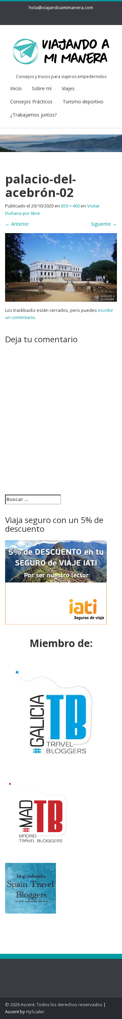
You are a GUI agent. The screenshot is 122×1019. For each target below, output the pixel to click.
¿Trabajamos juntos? (33, 114)
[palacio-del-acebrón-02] (61, 267)
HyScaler (35, 1012)
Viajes (68, 88)
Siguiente (104, 224)
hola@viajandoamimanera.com (61, 7)
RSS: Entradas (34, 972)
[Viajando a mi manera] (61, 50)
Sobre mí (42, 88)
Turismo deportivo (83, 101)
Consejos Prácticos (31, 101)
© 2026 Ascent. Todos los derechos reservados (53, 1004)
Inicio (16, 88)
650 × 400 (70, 206)
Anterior (17, 224)
